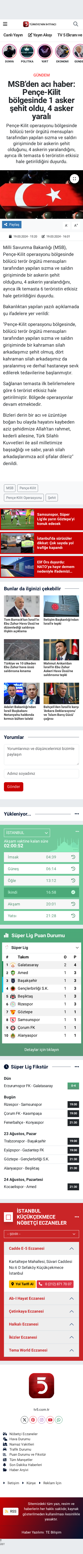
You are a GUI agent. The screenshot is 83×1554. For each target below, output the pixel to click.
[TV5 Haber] (39, 24)
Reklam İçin (52, 1483)
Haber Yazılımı (33, 1532)
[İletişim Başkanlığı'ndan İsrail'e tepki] (61, 605)
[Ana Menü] (5, 24)
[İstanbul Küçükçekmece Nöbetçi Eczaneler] (77, 1217)
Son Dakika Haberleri (25, 1465)
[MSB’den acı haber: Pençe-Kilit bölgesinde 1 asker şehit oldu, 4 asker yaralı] (41, 194)
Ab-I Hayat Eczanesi (27, 1298)
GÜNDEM (41, 75)
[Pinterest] (33, 1420)
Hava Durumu (19, 1439)
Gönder (13, 786)
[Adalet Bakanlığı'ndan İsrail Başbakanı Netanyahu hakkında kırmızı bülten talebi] (22, 693)
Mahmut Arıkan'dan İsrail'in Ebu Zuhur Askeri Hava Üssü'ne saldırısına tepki (58, 669)
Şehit (52, 498)
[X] (24, 1420)
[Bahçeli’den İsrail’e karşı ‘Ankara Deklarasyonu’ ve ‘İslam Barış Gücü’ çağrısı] (61, 693)
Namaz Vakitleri (21, 1444)
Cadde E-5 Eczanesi (26, 1248)
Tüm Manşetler (21, 1460)
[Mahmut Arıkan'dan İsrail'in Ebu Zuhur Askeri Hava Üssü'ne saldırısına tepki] (61, 649)
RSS (12, 1511)
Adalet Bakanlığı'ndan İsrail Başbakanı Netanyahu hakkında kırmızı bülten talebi (20, 712)
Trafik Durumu (20, 1449)
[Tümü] (77, 813)
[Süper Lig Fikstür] (77, 1066)
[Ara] (75, 24)
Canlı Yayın (13, 34)
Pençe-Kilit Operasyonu (24, 498)
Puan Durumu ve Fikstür (27, 1454)
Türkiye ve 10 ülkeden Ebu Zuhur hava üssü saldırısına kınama (20, 667)
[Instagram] (41, 1420)
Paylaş (14, 224)
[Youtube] (50, 1420)
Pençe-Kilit (28, 488)
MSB (9, 488)
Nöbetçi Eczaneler (23, 1434)
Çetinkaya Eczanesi (26, 1311)
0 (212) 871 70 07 (57, 1284)
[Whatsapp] (58, 1420)
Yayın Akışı (42, 34)
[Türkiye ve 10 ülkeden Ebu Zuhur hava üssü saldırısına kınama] (22, 649)
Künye (31, 1483)
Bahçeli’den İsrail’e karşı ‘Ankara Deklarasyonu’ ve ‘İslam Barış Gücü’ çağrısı (61, 712)
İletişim (13, 1483)
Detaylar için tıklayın (41, 1049)
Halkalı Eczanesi (24, 1324)
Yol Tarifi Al (24, 1284)
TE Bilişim (53, 1532)
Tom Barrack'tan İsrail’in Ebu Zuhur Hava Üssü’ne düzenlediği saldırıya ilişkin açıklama (21, 625)
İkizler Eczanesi (23, 1337)
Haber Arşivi (18, 1470)
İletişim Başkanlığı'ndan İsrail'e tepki (61, 621)
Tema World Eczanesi (28, 1350)
